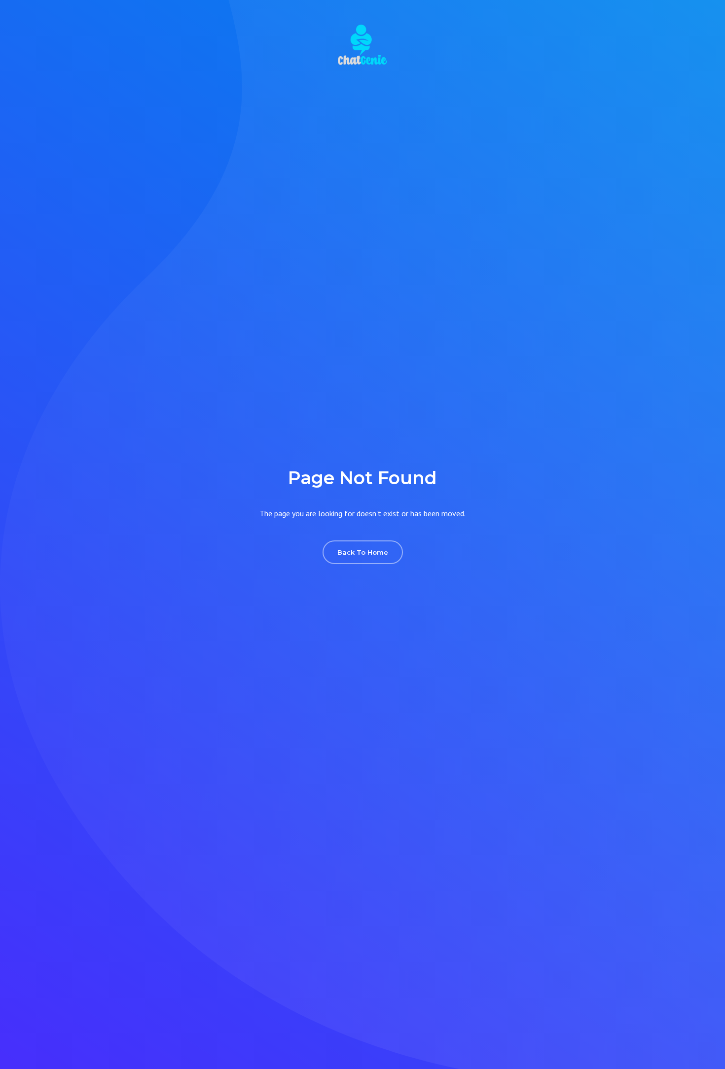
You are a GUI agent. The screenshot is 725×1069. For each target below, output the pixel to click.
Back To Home (362, 552)
